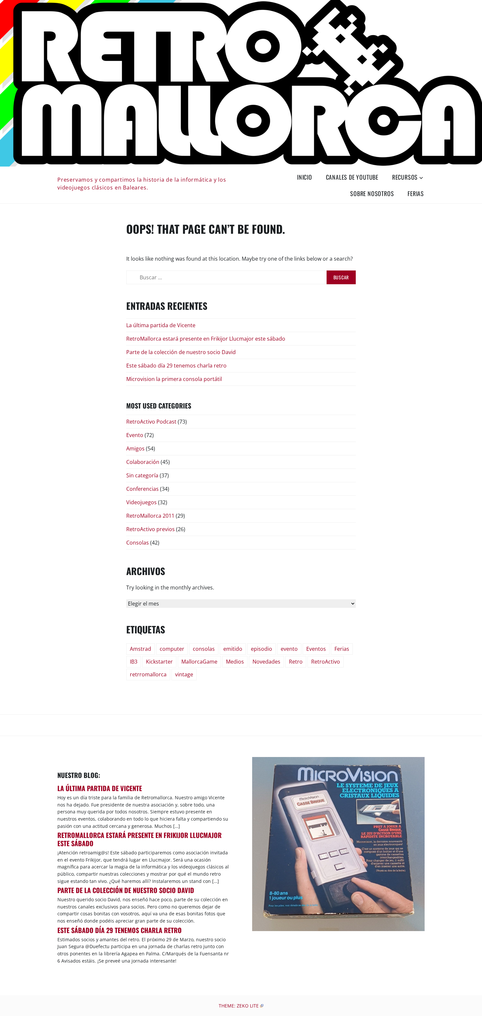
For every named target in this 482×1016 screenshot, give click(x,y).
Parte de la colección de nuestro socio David (181, 352)
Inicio (304, 177)
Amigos (135, 448)
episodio (261, 648)
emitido (232, 648)
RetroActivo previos (150, 529)
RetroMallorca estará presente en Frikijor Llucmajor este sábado (205, 338)
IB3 (133, 661)
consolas (204, 648)
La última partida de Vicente (160, 325)
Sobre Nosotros (372, 193)
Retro (296, 661)
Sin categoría (142, 475)
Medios (235, 661)
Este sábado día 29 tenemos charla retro (176, 365)
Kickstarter (159, 661)
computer (172, 648)
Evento (134, 435)
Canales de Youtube (352, 177)
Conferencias (142, 488)
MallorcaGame (199, 661)
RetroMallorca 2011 (150, 515)
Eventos (316, 648)
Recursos (405, 177)
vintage (184, 674)
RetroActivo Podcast (151, 421)
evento (289, 648)
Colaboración (142, 462)
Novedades (266, 661)
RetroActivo (325, 661)
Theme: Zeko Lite (239, 1006)
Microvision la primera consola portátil (174, 379)
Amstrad (140, 648)
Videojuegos (141, 502)
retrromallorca (148, 674)
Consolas (137, 542)
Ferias (416, 193)
